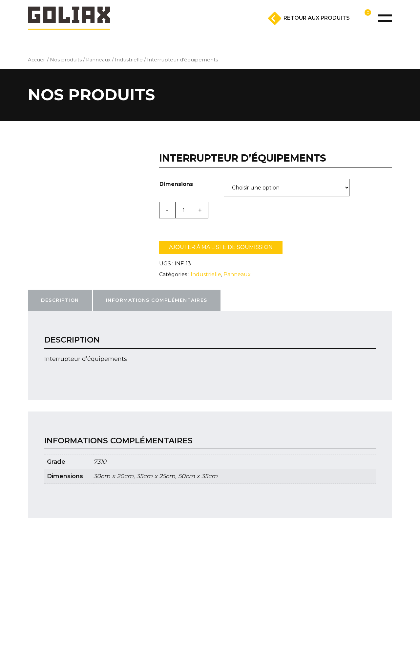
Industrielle (129, 60)
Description (60, 300)
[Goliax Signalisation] (69, 18)
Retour (317, 18)
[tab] (60, 300)
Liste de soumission (348, 28)
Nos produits (66, 60)
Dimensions (176, 184)
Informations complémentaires (156, 300)
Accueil (37, 60)
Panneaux (98, 60)
